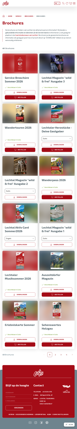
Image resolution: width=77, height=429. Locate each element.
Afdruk (11, 414)
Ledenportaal (40, 414)
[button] (19, 386)
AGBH (49, 414)
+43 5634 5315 (47, 392)
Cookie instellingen (60, 414)
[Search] (63, 3)
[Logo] (5, 3)
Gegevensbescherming (24, 414)
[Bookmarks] (67, 3)
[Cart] (70, 3)
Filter (71, 424)
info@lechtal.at (46, 395)
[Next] (72, 354)
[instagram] (35, 422)
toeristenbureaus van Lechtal (26, 35)
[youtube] (30, 422)
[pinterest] (47, 422)
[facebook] (41, 422)
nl (56, 3)
